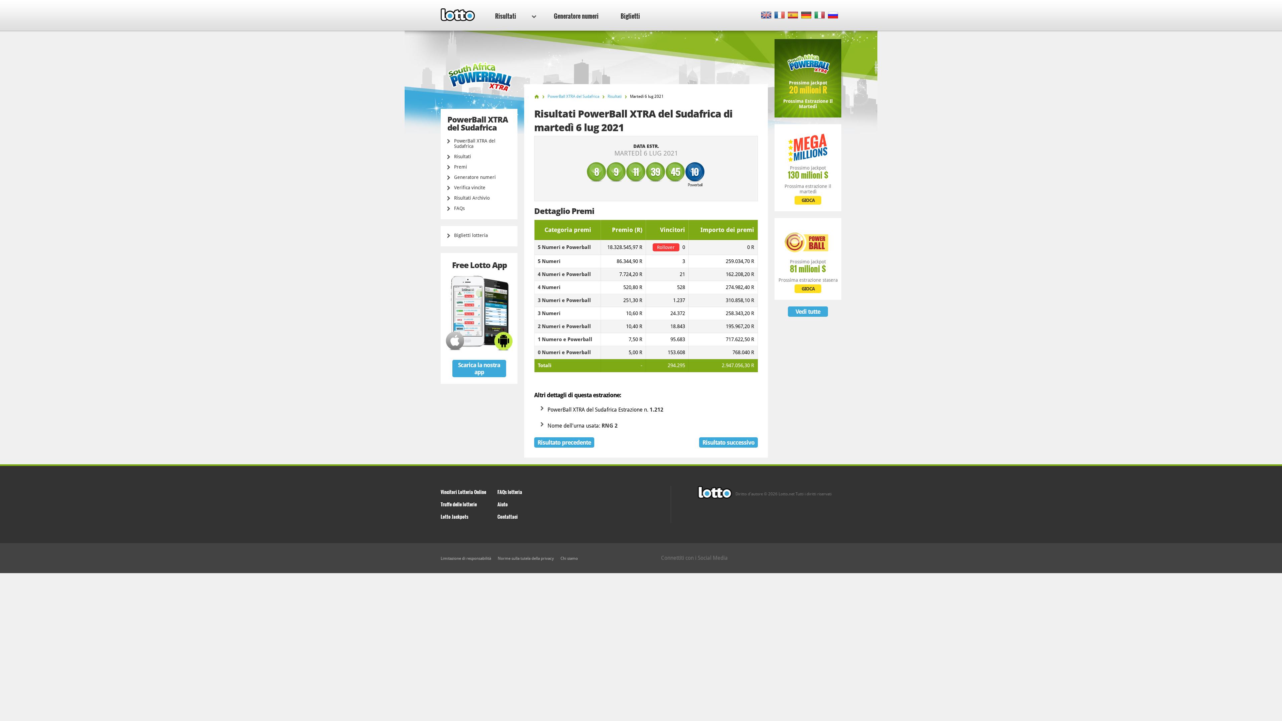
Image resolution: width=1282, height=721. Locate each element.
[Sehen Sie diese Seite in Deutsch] (806, 15)
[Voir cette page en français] (780, 15)
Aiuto (502, 504)
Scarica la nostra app (479, 369)
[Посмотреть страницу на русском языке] (833, 15)
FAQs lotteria (509, 491)
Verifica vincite (469, 187)
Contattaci (507, 516)
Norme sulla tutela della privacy (526, 558)
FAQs (459, 208)
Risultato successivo (728, 442)
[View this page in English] (766, 15)
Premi (460, 167)
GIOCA (808, 200)
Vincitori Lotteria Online (463, 491)
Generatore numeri (576, 16)
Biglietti (630, 16)
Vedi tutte (808, 311)
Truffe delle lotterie (459, 504)
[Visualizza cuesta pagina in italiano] (820, 15)
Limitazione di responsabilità (466, 558)
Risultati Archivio (472, 198)
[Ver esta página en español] (793, 15)
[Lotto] (536, 96)
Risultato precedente (564, 442)
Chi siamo (569, 558)
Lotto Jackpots (454, 516)
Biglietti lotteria (471, 235)
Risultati (505, 16)
